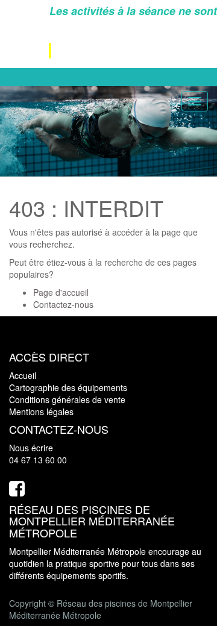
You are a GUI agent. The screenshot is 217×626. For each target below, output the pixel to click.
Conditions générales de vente (67, 399)
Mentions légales (41, 411)
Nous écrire (31, 448)
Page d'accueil (61, 292)
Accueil (22, 375)
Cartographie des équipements (68, 387)
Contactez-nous (63, 304)
